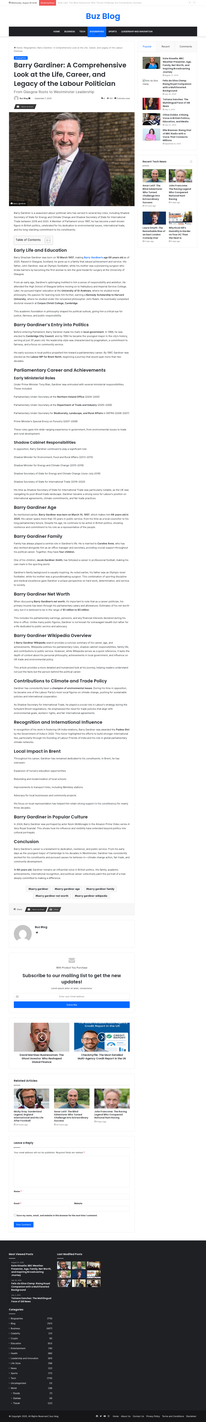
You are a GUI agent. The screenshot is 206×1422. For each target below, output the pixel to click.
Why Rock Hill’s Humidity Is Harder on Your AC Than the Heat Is (180, 233)
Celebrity (15, 1333)
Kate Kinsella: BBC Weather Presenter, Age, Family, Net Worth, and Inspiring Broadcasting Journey (177, 65)
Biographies (97, 31)
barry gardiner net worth (52, 895)
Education (16, 1343)
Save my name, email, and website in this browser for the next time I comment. (57, 1215)
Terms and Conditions (173, 1416)
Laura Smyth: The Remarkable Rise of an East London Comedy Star (154, 233)
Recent (166, 46)
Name (18, 1191)
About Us (126, 1416)
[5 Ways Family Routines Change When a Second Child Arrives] (94, 1283)
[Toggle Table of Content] (46, 240)
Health (14, 1353)
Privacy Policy (153, 1416)
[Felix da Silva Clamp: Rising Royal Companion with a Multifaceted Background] (151, 85)
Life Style (16, 1363)
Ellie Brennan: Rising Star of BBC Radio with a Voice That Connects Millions (177, 135)
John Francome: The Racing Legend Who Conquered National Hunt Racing (95, 2)
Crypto (14, 1338)
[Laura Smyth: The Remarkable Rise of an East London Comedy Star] (154, 218)
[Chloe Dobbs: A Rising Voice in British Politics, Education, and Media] (151, 119)
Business (69, 31)
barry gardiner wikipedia (91, 895)
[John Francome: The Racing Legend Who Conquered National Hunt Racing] (112, 1098)
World (14, 1388)
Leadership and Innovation (137, 31)
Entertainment (18, 1348)
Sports (112, 31)
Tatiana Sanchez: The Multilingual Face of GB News (176, 103)
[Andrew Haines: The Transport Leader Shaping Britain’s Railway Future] (79, 1283)
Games (17, 1398)
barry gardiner (39, 888)
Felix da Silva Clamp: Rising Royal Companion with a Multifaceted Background (177, 85)
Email (17, 1203)
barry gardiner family (101, 888)
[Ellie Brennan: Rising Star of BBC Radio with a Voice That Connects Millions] (151, 135)
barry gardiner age (68, 888)
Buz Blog (24, 98)
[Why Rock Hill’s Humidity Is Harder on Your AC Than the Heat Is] (180, 218)
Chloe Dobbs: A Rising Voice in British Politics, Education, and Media (176, 118)
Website (78, 1203)
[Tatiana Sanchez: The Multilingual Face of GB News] (151, 104)
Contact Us (138, 1416)
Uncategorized (18, 1383)
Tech (82, 31)
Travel (16, 1403)
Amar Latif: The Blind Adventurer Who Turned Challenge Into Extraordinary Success (71, 1116)
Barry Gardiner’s (93, 257)
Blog (13, 1323)
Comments (186, 46)
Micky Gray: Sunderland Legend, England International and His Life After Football (28, 1116)
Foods (16, 1393)
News (14, 1368)
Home (56, 31)
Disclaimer (191, 1416)
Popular (147, 46)
